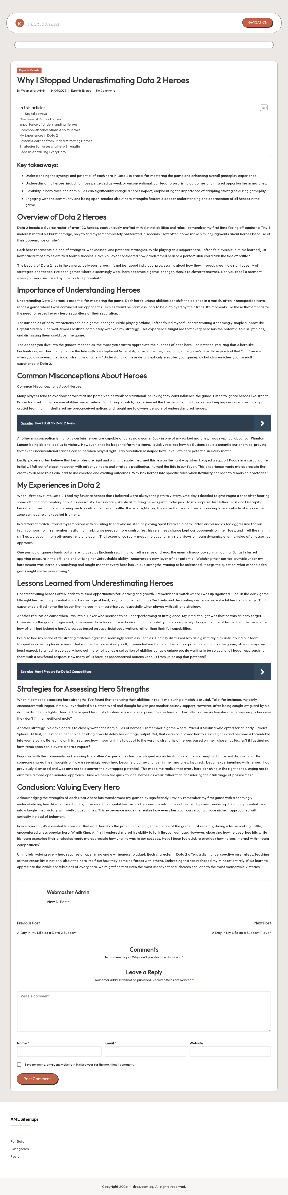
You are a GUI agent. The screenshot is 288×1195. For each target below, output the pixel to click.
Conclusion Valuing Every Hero (42, 152)
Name (23, 1043)
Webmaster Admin (68, 892)
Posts (15, 1156)
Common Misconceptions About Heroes (49, 130)
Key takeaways (36, 114)
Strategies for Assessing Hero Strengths (50, 146)
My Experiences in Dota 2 (38, 135)
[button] (257, 22)
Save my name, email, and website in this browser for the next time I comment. (79, 1064)
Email (110, 1043)
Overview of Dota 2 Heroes (40, 119)
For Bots (17, 1141)
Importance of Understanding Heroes (48, 124)
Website (196, 1043)
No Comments (105, 90)
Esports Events (29, 70)
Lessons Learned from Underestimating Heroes (55, 141)
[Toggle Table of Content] (261, 107)
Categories (20, 1148)
